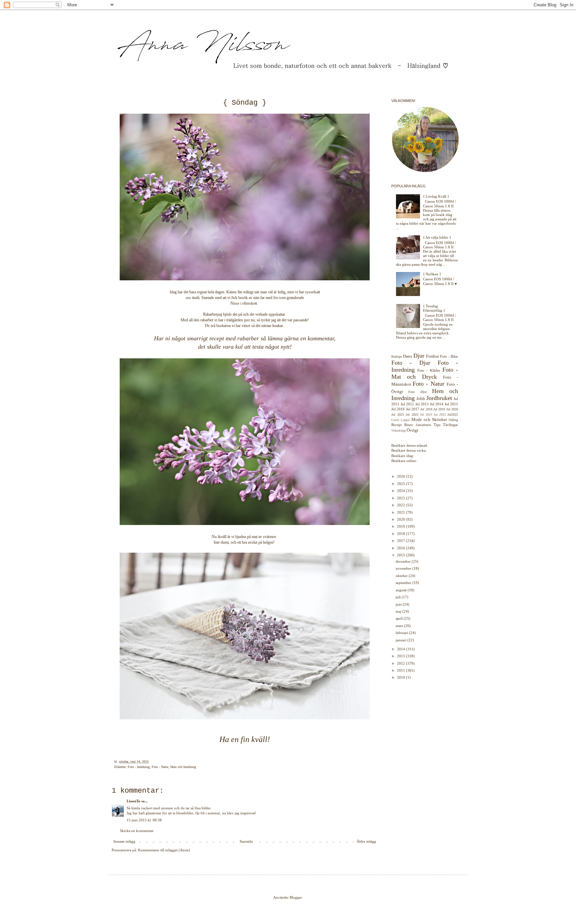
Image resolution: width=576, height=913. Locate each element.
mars (400, 626)
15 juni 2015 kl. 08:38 (144, 820)
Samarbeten (423, 425)
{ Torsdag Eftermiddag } (434, 308)
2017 (401, 541)
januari (401, 640)
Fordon (432, 356)
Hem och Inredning (183, 767)
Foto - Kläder (428, 370)
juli (399, 597)
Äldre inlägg (366, 841)
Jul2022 (452, 414)
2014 (401, 649)
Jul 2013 (422, 404)
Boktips (396, 356)
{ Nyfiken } (432, 274)
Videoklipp (398, 430)
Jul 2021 (397, 414)
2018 (401, 534)
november (404, 568)
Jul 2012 (407, 404)
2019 (401, 526)
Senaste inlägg (124, 841)
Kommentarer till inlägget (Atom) (164, 850)
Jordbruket (439, 398)
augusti (402, 590)
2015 (401, 555)
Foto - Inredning (139, 767)
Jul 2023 (412, 414)
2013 (401, 656)
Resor (408, 425)
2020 (401, 519)
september (404, 583)
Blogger (296, 897)
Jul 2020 (452, 409)
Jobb (420, 398)
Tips (437, 425)
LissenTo (133, 801)
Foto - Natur (160, 767)
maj (399, 611)
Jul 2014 (437, 404)
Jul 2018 (426, 409)
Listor (395, 420)
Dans (407, 356)
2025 (401, 484)
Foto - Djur (410, 362)
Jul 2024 (426, 414)
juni (399, 604)
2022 (401, 505)
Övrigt (412, 430)
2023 (401, 498)
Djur (418, 355)
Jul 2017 (412, 409)
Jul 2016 (398, 409)
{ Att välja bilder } (437, 237)
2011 (401, 670)
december (404, 561)
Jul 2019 (439, 409)
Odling (453, 420)
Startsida (246, 841)
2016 (401, 548)
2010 (401, 677)
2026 (401, 476)
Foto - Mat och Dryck (424, 373)
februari (402, 633)
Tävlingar (450, 425)
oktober (402, 576)
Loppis (405, 420)
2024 (401, 491)
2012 (401, 663)
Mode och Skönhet (429, 419)
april (400, 618)
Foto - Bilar (449, 356)
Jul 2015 (451, 404)
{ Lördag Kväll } (436, 196)
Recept (396, 425)
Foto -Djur (417, 392)
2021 (401, 512)
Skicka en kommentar (137, 831)
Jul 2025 (440, 414)
